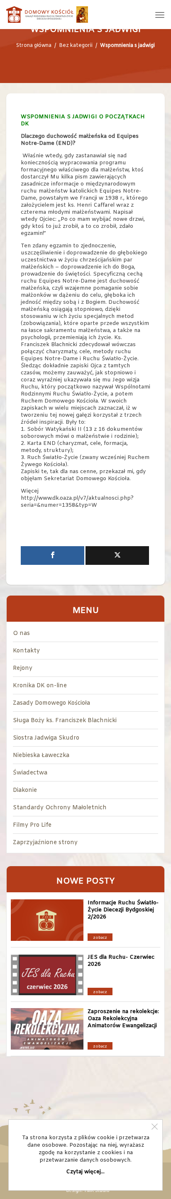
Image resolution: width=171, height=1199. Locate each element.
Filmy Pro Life (32, 825)
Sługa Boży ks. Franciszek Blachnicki (65, 721)
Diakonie (25, 790)
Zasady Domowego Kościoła (51, 703)
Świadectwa (30, 773)
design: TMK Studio (88, 1191)
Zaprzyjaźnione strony (45, 843)
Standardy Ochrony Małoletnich (60, 808)
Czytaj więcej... (85, 1171)
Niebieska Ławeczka (41, 755)
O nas (21, 633)
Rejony (22, 668)
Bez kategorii (76, 45)
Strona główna (33, 45)
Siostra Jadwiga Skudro (46, 738)
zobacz (100, 937)
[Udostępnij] (52, 555)
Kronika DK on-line (40, 686)
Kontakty (26, 651)
